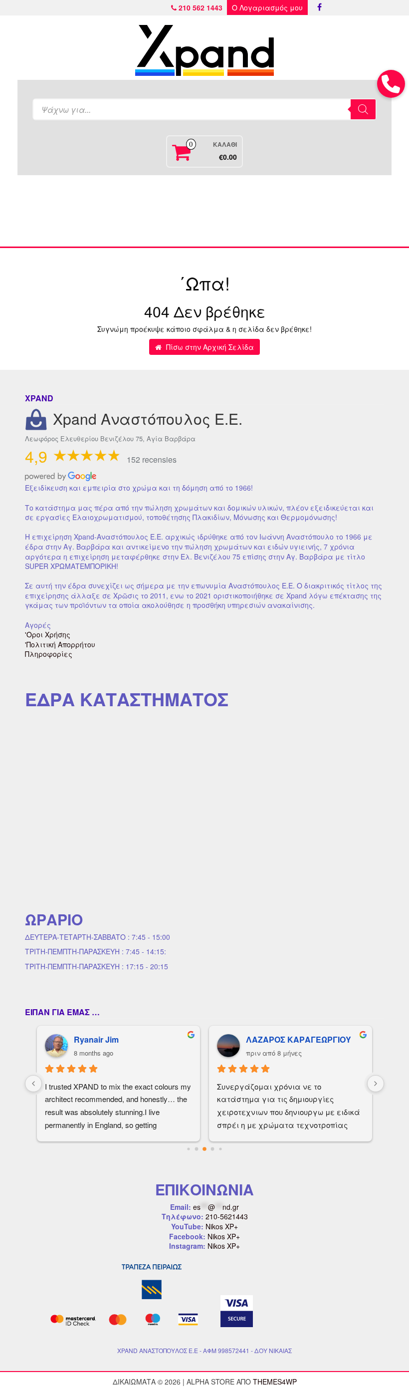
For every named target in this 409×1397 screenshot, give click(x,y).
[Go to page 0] (188, 1148)
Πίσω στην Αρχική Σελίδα (209, 347)
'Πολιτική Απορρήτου (60, 644)
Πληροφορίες (48, 654)
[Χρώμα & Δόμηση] (64, 211)
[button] (391, 84)
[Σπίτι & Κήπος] (204, 211)
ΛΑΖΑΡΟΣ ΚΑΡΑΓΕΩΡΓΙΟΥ (298, 1039)
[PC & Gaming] (275, 211)
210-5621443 (226, 1216)
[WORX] (345, 211)
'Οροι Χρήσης (47, 634)
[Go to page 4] (220, 1148)
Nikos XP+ (221, 1226)
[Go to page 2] (204, 1149)
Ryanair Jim (96, 1039)
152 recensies (152, 459)
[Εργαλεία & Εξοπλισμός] (134, 211)
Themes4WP (275, 1382)
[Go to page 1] (197, 1148)
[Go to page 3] (212, 1148)
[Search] (363, 109)
